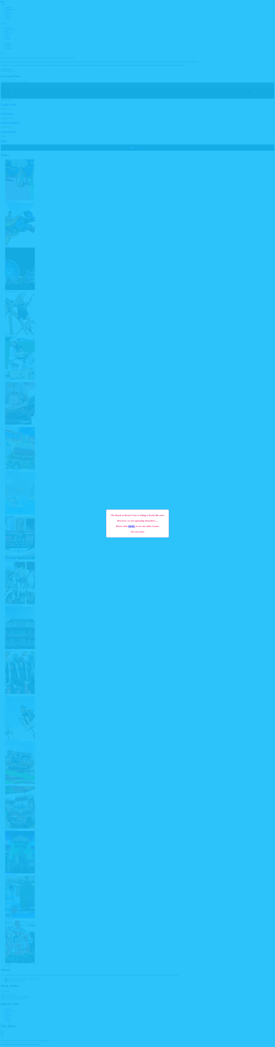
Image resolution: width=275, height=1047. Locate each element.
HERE (131, 526)
